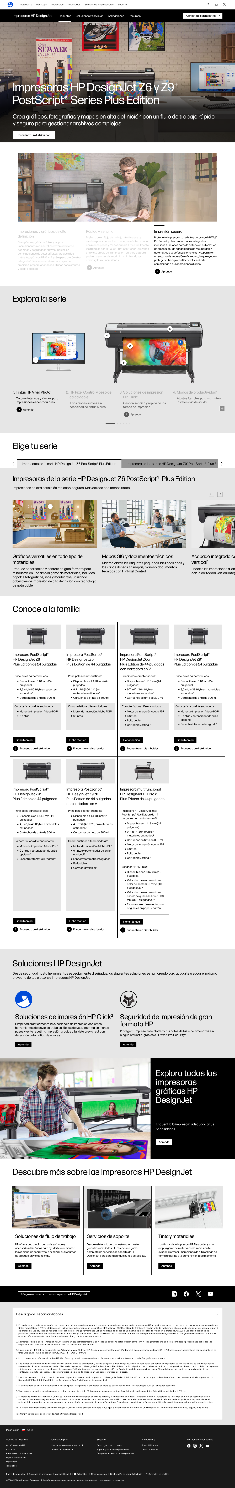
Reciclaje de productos (40, 1474)
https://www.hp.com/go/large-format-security (142, 1358)
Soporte (122, 4)
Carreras (10, 1449)
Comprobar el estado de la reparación (115, 1453)
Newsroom (11, 1461)
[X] (201, 1446)
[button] (222, 408)
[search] (208, 5)
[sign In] (225, 5)
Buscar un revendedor (62, 1449)
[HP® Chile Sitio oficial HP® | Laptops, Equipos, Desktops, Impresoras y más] (10, 5)
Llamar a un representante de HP (67, 1445)
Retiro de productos (15, 1474)
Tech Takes (11, 1466)
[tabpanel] (49, 249)
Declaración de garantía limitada (126, 1474)
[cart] (216, 5)
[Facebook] (188, 1446)
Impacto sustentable (16, 1457)
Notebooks (26, 4)
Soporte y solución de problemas (113, 1449)
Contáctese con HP (15, 1445)
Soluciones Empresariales (99, 4)
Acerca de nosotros (17, 1439)
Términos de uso (99, 1474)
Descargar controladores (109, 1445)
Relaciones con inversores (19, 1453)
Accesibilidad (61, 1474)
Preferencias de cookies (157, 1474)
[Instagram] (195, 1446)
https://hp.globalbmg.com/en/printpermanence (78, 1336)
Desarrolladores (150, 1449)
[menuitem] (26, 5)
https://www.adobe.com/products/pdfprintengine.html (185, 1402)
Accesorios (74, 4)
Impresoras (57, 4)
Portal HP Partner (150, 1445)
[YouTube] (207, 1446)
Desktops (41, 4)
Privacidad (82, 1474)
